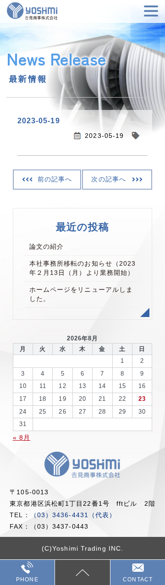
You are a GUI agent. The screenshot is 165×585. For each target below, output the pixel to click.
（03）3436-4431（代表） (73, 515)
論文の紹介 (46, 246)
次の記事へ (108, 179)
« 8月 (21, 437)
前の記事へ (55, 179)
